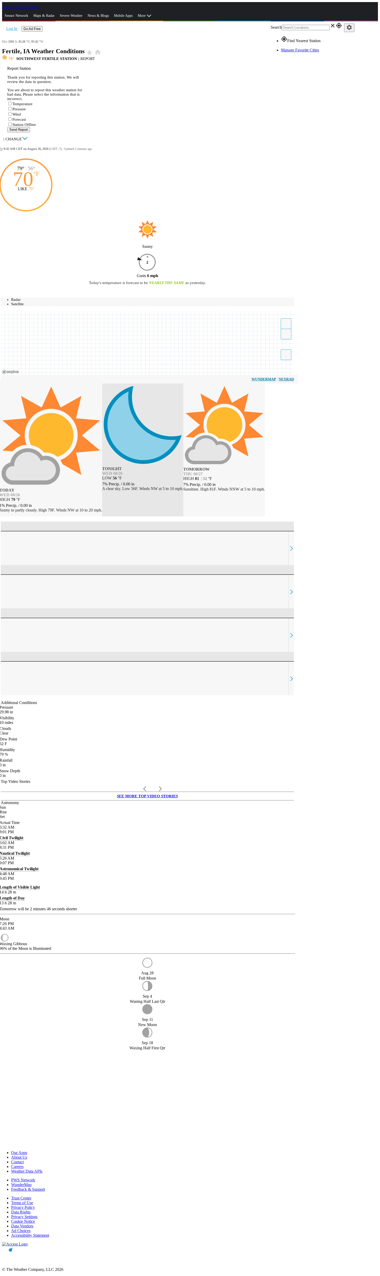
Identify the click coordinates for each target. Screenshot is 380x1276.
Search (276, 27)
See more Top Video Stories (147, 796)
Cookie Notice (23, 1221)
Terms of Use (22, 1203)
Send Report (18, 130)
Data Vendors (22, 1226)
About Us (19, 1157)
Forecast (19, 119)
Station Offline (24, 125)
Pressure (19, 109)
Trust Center (21, 1198)
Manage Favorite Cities (300, 50)
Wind (16, 114)
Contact (17, 1162)
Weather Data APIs (26, 1171)
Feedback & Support (28, 1189)
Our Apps (19, 1152)
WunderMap (264, 379)
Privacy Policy (23, 1207)
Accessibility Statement (30, 1235)
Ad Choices (21, 1230)
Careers (17, 1166)
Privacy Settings (24, 1216)
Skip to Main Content (20, 7)
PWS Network (23, 1180)
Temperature (22, 104)
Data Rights (21, 1212)
